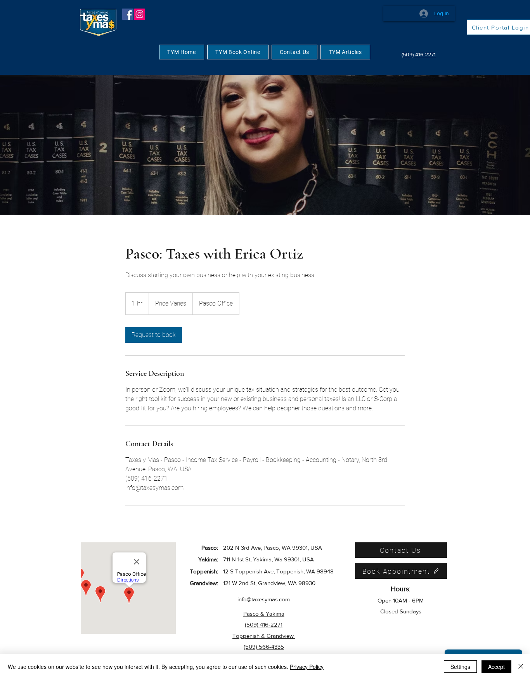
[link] (153, 335)
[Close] (520, 666)
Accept (496, 666)
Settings (460, 666)
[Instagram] (139, 14)
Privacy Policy (307, 666)
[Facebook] (127, 14)
